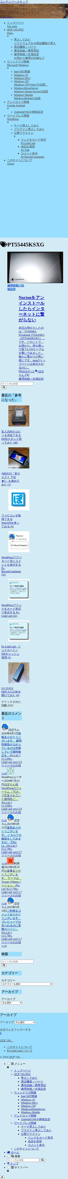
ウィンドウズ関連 (25, 1092)
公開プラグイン (30, 1134)
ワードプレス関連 (25, 1123)
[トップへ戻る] (2, 1177)
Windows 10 (28, 1099)
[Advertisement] (34, 204)
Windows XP (28, 1106)
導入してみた (29, 1077)
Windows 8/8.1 (29, 1102)
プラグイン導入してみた (36, 1130)
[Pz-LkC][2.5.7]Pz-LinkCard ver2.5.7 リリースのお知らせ (11, 854)
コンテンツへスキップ (14, 1)
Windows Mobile (30, 1112)
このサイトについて (19, 1046)
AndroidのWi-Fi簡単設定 (35, 1119)
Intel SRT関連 (29, 1096)
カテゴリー (8, 980)
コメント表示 (36, 1145)
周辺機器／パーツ (32, 1081)
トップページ (22, 1070)
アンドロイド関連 (25, 1115)
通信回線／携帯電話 (33, 1085)
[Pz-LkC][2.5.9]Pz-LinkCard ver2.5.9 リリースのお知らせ (11, 764)
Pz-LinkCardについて (19, 1050)
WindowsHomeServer (33, 1109)
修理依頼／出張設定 (33, 1088)
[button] (3, 387)
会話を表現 (35, 1141)
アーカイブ (8, 999)
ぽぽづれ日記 (22, 1074)
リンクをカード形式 (40, 1137)
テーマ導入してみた (33, 1126)
